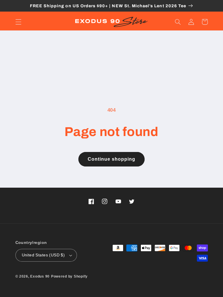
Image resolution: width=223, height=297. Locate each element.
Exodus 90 (40, 276)
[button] (18, 21)
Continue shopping (112, 159)
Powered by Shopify (69, 276)
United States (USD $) (43, 255)
